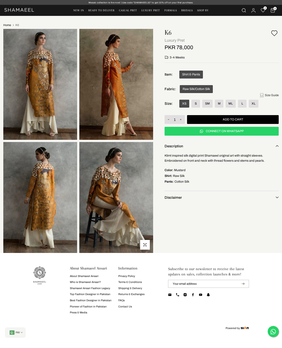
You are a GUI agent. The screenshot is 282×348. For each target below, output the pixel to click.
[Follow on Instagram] (185, 294)
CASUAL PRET (128, 10)
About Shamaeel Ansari (84, 276)
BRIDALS (187, 10)
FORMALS (170, 10)
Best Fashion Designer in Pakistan (90, 300)
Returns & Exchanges (131, 294)
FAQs (121, 300)
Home (7, 25)
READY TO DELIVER (101, 10)
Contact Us (125, 306)
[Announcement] (141, 2)
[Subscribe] (240, 284)
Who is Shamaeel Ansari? (85, 282)
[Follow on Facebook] (193, 294)
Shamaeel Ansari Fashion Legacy (90, 288)
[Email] (169, 294)
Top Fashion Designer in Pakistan (90, 294)
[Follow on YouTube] (200, 294)
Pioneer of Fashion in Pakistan (88, 306)
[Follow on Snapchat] (208, 294)
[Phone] (177, 294)
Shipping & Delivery (130, 288)
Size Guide (272, 95)
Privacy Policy (126, 276)
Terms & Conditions (130, 282)
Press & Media (78, 312)
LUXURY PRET (150, 10)
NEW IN (78, 10)
